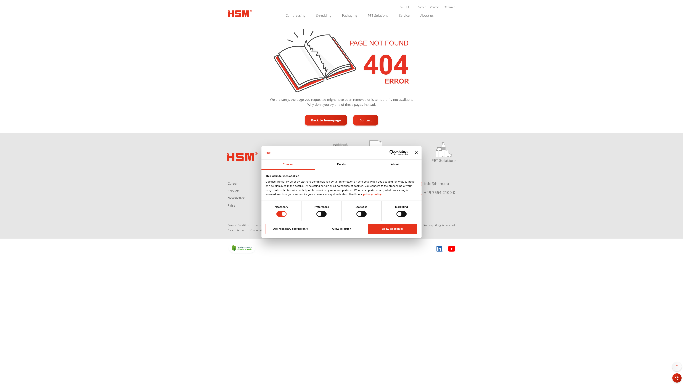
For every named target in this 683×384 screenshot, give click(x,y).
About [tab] (395, 164)
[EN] (408, 7)
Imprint (259, 225)
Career (422, 7)
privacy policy (372, 194)
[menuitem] (295, 15)
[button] (401, 7)
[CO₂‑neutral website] (242, 248)
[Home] (240, 13)
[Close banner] (416, 152)
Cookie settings (258, 230)
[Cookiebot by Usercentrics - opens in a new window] (392, 152)
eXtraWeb (449, 7)
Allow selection (341, 228)
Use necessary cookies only (290, 228)
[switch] (321, 214)
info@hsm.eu (436, 183)
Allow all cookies (392, 228)
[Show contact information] (677, 378)
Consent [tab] (288, 164)
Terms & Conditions (239, 225)
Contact (434, 7)
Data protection (236, 230)
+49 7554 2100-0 (439, 192)
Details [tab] (341, 164)
